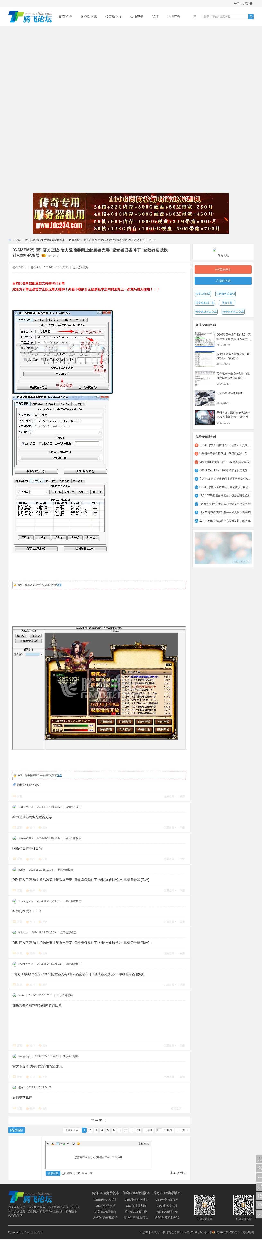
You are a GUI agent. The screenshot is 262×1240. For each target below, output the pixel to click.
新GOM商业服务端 (136, 1217)
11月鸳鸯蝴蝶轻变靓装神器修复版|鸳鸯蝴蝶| (225, 512)
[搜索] (251, 16)
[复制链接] (53, 255)
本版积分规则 (178, 1172)
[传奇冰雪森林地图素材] (205, 398)
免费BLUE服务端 (105, 1211)
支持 (32, 827)
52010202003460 (226, 1232)
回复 (59, 584)
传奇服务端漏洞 (225, 293)
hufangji (23, 932)
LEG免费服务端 (105, 1205)
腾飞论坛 (9, 240)
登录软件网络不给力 (29, 784)
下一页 (181, 1130)
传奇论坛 (65, 16)
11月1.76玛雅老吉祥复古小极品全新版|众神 (225, 495)
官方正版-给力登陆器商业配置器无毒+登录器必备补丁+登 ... (119, 239)
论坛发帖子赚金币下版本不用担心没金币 (223, 453)
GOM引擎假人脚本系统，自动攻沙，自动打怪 (225, 487)
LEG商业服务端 (136, 1205)
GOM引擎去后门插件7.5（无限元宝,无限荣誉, (225, 445)
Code (73, 1143)
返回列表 (73, 1130)
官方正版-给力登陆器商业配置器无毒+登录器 (225, 478)
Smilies (78, 1143)
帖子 (206, 16)
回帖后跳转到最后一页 (79, 1173)
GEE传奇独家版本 (166, 1199)
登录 (236, 3)
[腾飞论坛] (30, 22)
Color (53, 1143)
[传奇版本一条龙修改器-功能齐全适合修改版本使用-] (205, 378)
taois (21, 995)
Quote (68, 1143)
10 (138, 1130)
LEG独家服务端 (167, 1205)
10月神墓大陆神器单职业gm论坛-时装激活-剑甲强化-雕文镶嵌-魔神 (234, 417)
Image (58, 1143)
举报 (182, 796)
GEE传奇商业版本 (136, 1199)
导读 (155, 16)
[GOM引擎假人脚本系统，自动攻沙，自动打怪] (205, 359)
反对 (45, 827)
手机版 (155, 1232)
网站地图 (248, 1232)
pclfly (21, 869)
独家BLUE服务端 (167, 1211)
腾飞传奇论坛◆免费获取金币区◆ (45, 239)
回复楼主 (225, 269)
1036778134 (25, 806)
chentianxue (25, 964)
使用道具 (169, 796)
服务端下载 (88, 16)
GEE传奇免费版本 (105, 1199)
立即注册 (247, 3)
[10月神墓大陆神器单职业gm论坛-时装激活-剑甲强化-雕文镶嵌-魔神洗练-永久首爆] (205, 417)
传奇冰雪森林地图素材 (230, 392)
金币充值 (136, 16)
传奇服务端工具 (204, 302)
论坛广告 (173, 16)
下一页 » (99, 1120)
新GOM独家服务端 (167, 1217)
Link (63, 1143)
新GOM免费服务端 (105, 1217)
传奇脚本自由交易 (233, 311)
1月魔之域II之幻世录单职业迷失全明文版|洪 (225, 504)
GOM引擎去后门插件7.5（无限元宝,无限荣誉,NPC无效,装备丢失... (234, 339)
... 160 (148, 1130)
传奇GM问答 (202, 293)
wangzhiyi (24, 1056)
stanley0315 (25, 838)
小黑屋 (144, 1232)
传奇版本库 (113, 16)
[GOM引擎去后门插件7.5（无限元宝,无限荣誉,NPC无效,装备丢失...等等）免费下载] (205, 339)
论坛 (18, 239)
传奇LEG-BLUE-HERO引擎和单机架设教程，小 (225, 470)
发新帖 (18, 1130)
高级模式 (143, 1143)
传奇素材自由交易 (206, 311)
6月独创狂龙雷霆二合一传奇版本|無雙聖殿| (224, 462)
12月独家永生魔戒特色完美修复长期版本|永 (225, 520)
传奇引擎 (74, 239)
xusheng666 (25, 901)
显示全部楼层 (81, 267)
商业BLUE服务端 (136, 1211)
